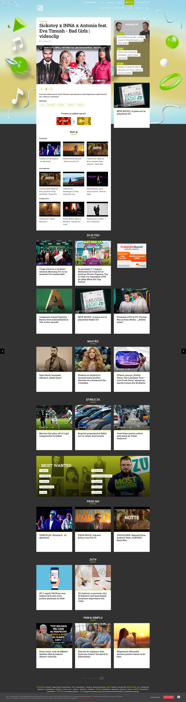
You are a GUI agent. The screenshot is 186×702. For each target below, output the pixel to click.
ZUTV (73, 687)
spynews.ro (40, 689)
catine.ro (75, 689)
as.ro (69, 689)
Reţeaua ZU (110, 2)
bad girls (81, 105)
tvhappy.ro (59, 689)
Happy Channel (56, 687)
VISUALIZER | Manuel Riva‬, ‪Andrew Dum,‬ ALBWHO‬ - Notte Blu (48, 191)
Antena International (99, 687)
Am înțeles (169, 697)
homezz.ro (123, 689)
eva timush (51, 105)
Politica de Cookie (155, 697)
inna (42, 105)
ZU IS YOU (93, 235)
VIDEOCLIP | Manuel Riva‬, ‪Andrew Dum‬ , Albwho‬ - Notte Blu (95, 161)
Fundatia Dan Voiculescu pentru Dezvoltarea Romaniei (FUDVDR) (103, 691)
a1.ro (138, 687)
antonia (61, 105)
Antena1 (48, 687)
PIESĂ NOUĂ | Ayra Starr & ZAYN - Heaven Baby (96, 191)
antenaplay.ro (106, 689)
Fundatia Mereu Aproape (131, 691)
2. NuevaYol (97, 470)
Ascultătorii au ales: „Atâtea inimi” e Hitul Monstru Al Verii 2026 (131, 40)
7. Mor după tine (46, 487)
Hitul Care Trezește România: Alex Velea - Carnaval (128, 54)
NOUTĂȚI (93, 341)
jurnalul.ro (91, 689)
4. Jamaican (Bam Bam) (101, 476)
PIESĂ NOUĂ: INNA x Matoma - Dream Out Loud (72, 221)
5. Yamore (44, 481)
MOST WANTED (56, 465)
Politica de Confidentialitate (85, 698)
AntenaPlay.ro (80, 687)
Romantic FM (122, 687)
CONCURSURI (104, 8)
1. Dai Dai (43, 470)
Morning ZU (131, 24)
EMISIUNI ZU (119, 8)
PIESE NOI (43, 21)
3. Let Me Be (45, 476)
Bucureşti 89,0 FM (144, 2)
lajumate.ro (115, 689)
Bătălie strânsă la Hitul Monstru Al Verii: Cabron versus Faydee (130, 69)
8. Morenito (96, 487)
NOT (85, 121)
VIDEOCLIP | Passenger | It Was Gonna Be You (70, 191)
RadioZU (114, 687)
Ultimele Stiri (145, 687)
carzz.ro (129, 689)
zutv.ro (65, 689)
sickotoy (71, 105)
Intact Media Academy (71, 691)
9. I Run (43, 492)
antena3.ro (83, 689)
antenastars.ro (50, 689)
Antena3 (89, 687)
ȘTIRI (130, 8)
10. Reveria (96, 492)
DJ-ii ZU (101, 2)
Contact (119, 2)
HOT (65, 121)
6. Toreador (96, 481)
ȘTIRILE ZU (93, 399)
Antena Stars (66, 687)
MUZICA (139, 8)
